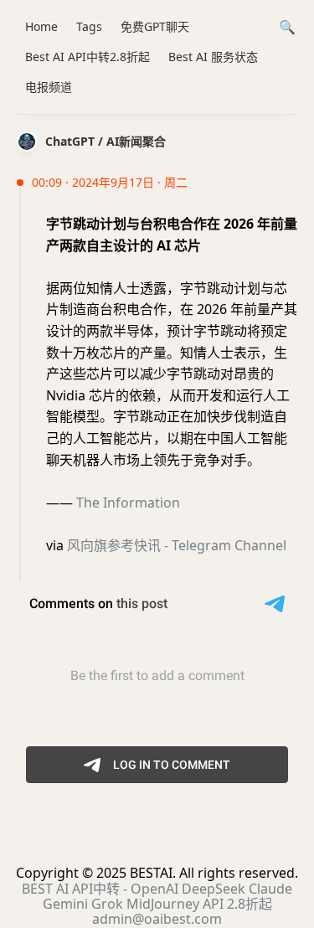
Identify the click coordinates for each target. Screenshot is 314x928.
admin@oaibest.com (157, 919)
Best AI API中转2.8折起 (87, 56)
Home (41, 26)
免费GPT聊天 (155, 26)
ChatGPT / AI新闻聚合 (105, 141)
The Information (128, 502)
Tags (89, 26)
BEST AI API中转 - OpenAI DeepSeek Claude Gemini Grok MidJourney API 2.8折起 (157, 896)
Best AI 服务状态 (213, 56)
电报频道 (48, 87)
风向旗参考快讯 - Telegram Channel (176, 545)
